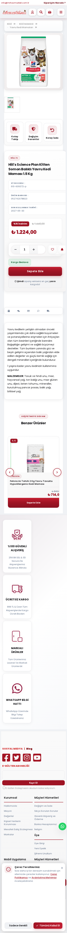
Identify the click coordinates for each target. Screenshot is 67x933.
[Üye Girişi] (32, 12)
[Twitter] (17, 760)
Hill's (14, 158)
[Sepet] (49, 12)
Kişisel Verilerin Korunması (12, 823)
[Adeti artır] (33, 249)
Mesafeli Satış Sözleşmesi (18, 829)
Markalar (9, 834)
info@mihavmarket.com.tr (15, 2)
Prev (10, 472)
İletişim (38, 829)
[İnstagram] (27, 760)
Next (57, 472)
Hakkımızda (10, 805)
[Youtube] (38, 760)
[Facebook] (7, 760)
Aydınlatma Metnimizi (44, 877)
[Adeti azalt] (15, 249)
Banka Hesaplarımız (45, 824)
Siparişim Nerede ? (55, 2)
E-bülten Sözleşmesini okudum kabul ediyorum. (30, 788)
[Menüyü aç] (61, 12)
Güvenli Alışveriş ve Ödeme (44, 817)
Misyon (8, 811)
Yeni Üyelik (40, 848)
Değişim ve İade (43, 805)
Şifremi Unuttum (43, 853)
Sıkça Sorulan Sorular (46, 811)
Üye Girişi (39, 843)
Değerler (9, 816)
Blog (29, 748)
